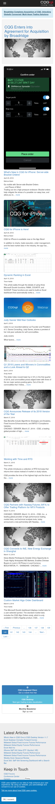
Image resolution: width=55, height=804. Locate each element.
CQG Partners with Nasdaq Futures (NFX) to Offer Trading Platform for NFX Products (26, 506)
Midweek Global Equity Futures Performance (22, 745)
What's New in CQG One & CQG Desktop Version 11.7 (26, 737)
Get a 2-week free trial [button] (27, 691)
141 (12, 632)
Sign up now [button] (27, 710)
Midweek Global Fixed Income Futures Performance (25, 742)
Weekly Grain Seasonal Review (16, 758)
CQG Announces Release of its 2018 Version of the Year (27, 413)
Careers (7, 779)
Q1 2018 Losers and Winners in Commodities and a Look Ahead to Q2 (27, 366)
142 (18, 632)
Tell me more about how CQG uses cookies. (19, 790)
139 (49, 627)
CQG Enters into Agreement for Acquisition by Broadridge (26, 31)
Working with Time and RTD (18, 459)
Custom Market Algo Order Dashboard (23, 600)
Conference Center (11, 776)
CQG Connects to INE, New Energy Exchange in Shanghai (27, 550)
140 (5, 632)
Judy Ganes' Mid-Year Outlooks (20, 319)
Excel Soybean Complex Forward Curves (20, 740)
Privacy (27, 778)
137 (37, 627)
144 (31, 632)
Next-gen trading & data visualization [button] (27, 700)
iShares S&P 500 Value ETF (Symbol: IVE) (21, 750)
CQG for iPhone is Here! (16, 229)
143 (24, 632)
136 (30, 627)
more (18, 194)
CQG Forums (9, 773)
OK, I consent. (9, 799)
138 (43, 627)
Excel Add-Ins (9, 747)
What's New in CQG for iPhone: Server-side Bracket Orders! (26, 173)
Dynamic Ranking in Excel (17, 275)
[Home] (47, 3)
